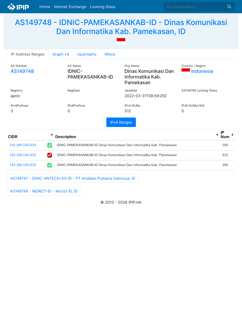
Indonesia (201, 71)
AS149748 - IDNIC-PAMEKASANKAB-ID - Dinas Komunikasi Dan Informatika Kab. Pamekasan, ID (121, 27)
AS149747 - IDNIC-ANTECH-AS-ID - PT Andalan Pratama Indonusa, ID (72, 178)
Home (44, 6)
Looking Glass (102, 6)
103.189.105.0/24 (23, 165)
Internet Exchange (70, 6)
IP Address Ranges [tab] (27, 54)
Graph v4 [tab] (60, 54)
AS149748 (22, 71)
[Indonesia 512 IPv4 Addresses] (121, 41)
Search (229, 6)
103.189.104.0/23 (23, 155)
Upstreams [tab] (86, 54)
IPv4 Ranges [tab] (121, 122)
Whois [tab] (109, 54)
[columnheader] (30, 134)
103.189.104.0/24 (23, 145)
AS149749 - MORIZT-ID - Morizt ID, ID (44, 191)
